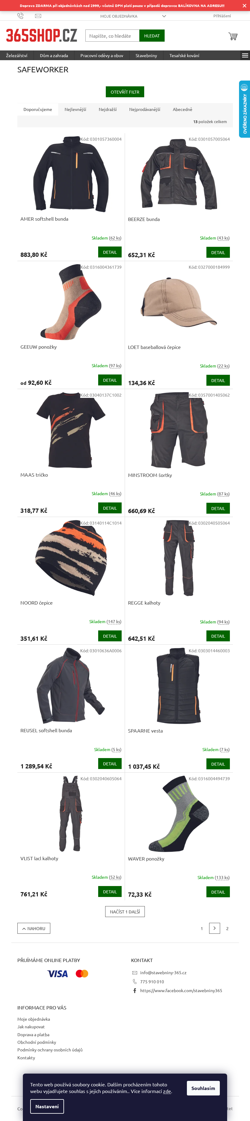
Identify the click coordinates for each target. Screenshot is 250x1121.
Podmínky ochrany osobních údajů (50, 1049)
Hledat (152, 35)
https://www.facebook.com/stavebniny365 (181, 990)
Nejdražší (108, 109)
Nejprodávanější (144, 109)
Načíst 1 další (125, 911)
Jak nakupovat (31, 1026)
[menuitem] (17, 55)
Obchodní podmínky (36, 1042)
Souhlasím (203, 1088)
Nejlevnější (75, 109)
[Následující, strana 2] (214, 928)
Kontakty (26, 1057)
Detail (110, 252)
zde (167, 1091)
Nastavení (47, 1106)
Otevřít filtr (125, 92)
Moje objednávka (119, 16)
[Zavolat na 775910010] (26, 15)
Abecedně (182, 109)
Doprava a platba (33, 1034)
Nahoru (36, 928)
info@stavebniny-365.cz (163, 972)
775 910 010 (152, 981)
